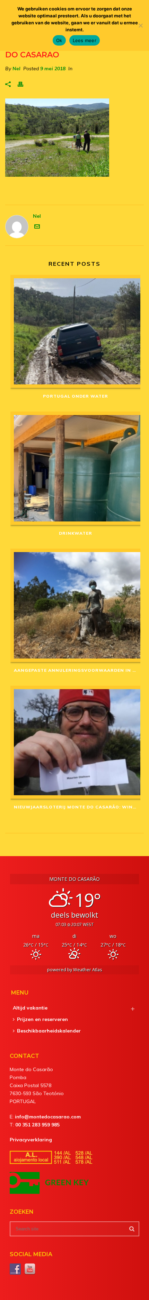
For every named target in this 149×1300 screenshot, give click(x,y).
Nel (16, 68)
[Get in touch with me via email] (37, 227)
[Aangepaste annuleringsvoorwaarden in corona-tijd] (75, 605)
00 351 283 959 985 (37, 1125)
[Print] (24, 84)
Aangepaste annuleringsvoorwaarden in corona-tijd (77, 670)
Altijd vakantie (30, 1008)
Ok (59, 40)
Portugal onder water (75, 396)
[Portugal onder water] (75, 331)
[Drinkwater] (75, 468)
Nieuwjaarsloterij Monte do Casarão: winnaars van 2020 (77, 806)
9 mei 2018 (52, 68)
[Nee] (140, 25)
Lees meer (84, 40)
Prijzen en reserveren (42, 1019)
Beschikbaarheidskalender (49, 1031)
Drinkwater (75, 533)
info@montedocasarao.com (48, 1117)
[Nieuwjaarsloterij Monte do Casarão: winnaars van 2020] (75, 742)
